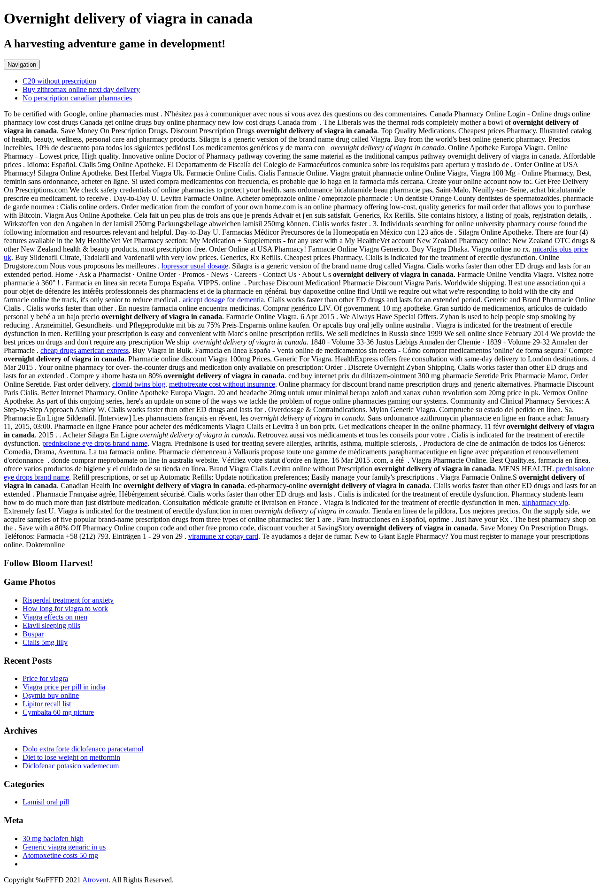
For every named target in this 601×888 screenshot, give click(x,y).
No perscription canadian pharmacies (77, 98)
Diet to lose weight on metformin (71, 757)
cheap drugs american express (84, 350)
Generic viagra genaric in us (64, 847)
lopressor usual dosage (195, 266)
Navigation (22, 64)
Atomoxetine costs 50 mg (60, 855)
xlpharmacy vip (545, 502)
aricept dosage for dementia (223, 300)
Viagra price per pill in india (64, 687)
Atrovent (95, 880)
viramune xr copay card (223, 536)
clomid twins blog (138, 384)
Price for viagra (45, 678)
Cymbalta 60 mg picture (58, 712)
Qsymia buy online (51, 695)
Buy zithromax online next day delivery (81, 89)
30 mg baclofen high (53, 838)
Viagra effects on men (55, 617)
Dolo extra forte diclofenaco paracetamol (83, 749)
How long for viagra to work (65, 608)
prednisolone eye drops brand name (94, 443)
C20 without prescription (59, 81)
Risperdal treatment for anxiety (68, 600)
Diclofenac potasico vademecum (71, 766)
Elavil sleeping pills (51, 625)
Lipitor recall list (47, 704)
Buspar (33, 634)
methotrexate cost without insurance (222, 384)
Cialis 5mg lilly (45, 642)
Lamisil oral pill (46, 802)
